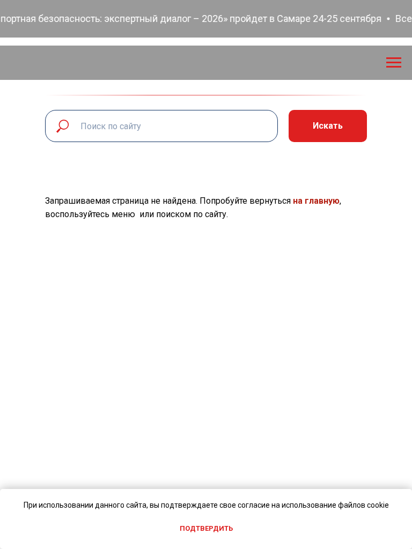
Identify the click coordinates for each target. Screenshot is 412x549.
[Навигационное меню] (393, 62)
